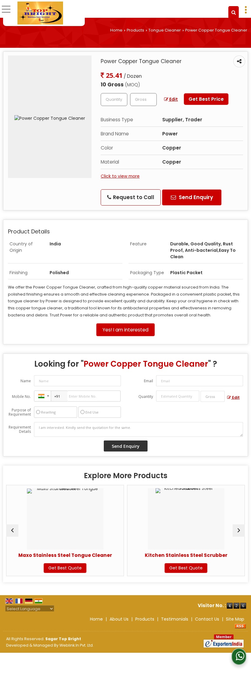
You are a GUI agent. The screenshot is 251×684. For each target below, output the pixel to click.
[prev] (12, 530)
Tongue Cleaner (164, 30)
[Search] (233, 12)
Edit (173, 99)
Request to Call (133, 197)
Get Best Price (206, 99)
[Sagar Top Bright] (40, 13)
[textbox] (143, 99)
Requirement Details (20, 429)
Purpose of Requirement (20, 412)
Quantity (145, 396)
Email (148, 381)
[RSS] (240, 625)
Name (26, 381)
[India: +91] (42, 396)
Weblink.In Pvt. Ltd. (76, 645)
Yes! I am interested (125, 330)
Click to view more (120, 176)
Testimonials (174, 619)
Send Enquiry (195, 197)
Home (116, 30)
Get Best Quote (56, 568)
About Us (119, 619)
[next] (239, 530)
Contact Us (207, 619)
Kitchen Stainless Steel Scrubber (177, 555)
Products (135, 30)
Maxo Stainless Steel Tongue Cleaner (56, 555)
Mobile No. (21, 396)
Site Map (235, 619)
